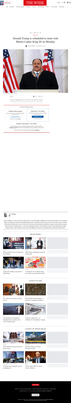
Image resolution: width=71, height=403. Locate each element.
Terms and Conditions (37, 388)
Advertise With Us (23, 390)
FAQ (29, 390)
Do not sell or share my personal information (41, 390)
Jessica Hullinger (32, 45)
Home (31, 32)
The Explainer (11, 6)
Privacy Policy (46, 388)
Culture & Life (35, 32)
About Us (17, 388)
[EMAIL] (10, 216)
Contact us (37, 130)
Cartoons (34, 6)
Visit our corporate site (49, 399)
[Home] (7, 6)
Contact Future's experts (25, 388)
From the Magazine (41, 6)
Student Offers (61, 6)
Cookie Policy (53, 388)
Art (40, 32)
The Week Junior (54, 6)
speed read (35, 35)
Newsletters (28, 6)
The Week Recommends (20, 6)
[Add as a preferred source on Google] (35, 395)
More (48, 6)
